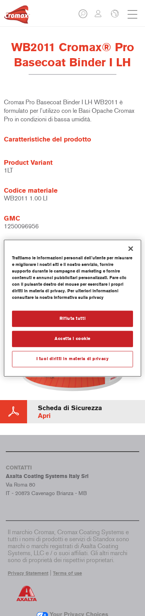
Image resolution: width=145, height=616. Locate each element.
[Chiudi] (130, 248)
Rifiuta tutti (72, 318)
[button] (83, 16)
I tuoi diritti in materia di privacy (72, 358)
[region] (72, 308)
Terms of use (67, 573)
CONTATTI (19, 467)
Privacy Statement (28, 573)
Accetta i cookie (72, 338)
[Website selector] (114, 14)
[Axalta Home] (17, 17)
